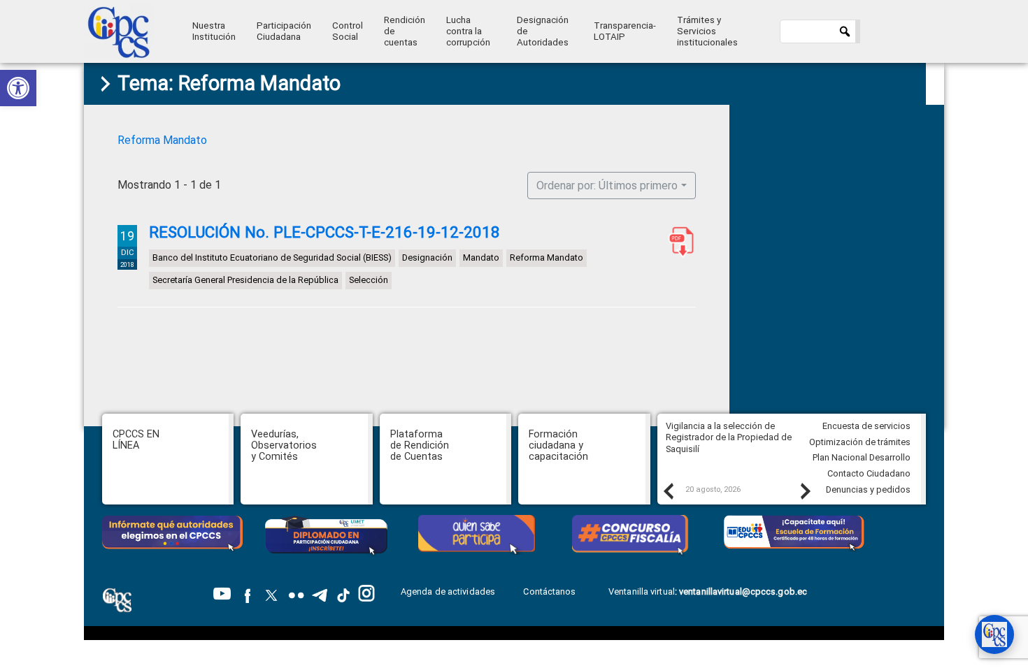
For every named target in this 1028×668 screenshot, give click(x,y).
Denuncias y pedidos (868, 489)
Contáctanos (550, 591)
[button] (18, 88)
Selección (368, 280)
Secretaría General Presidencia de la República (245, 280)
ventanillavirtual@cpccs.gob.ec (743, 591)
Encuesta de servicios (866, 426)
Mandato (481, 257)
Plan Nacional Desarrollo (862, 457)
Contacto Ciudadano (869, 473)
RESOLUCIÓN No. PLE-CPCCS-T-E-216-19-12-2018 (324, 232)
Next (804, 490)
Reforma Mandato (162, 140)
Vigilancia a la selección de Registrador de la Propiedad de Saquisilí (729, 437)
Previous (667, 490)
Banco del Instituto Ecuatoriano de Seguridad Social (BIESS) (272, 257)
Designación (427, 257)
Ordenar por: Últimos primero (607, 185)
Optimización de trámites (860, 442)
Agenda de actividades (448, 591)
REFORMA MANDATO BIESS (678, 241)
